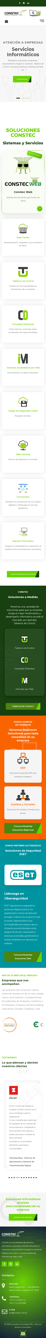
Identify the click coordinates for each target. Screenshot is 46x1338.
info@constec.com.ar (18, 1301)
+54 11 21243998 (17, 1291)
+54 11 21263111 (17, 1288)
